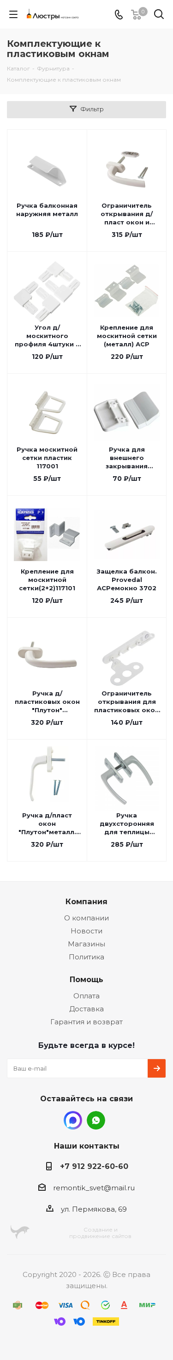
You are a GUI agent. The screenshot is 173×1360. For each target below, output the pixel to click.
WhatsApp (96, 1120)
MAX (73, 1120)
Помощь (86, 979)
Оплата (86, 995)
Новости (86, 930)
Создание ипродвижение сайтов (100, 1232)
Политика (86, 956)
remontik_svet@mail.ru (94, 1187)
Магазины (86, 943)
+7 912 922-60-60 (94, 1166)
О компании (86, 917)
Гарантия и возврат (86, 1021)
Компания (86, 901)
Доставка (86, 1008)
